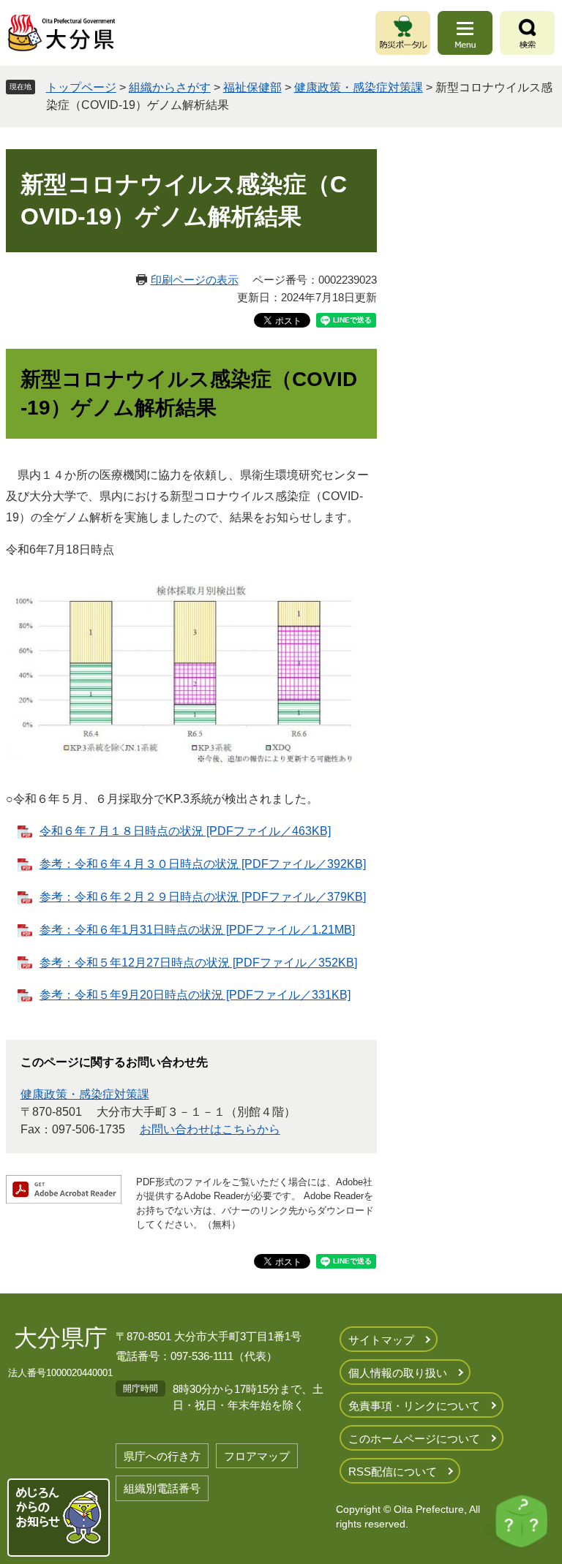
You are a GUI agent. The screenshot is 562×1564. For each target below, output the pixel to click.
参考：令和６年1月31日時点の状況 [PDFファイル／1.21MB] (197, 929)
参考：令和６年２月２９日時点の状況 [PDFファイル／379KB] (203, 897)
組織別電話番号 (162, 1488)
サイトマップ (381, 1340)
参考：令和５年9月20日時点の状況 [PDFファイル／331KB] (195, 995)
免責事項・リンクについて (414, 1405)
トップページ (81, 87)
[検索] (527, 33)
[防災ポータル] (402, 33)
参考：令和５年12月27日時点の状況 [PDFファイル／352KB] (198, 962)
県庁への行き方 (162, 1456)
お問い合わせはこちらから (210, 1129)
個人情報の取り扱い (397, 1373)
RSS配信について (392, 1471)
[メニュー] (465, 33)
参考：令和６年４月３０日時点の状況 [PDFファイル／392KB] (203, 864)
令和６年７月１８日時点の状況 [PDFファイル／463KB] (185, 831)
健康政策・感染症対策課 (358, 87)
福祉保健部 (252, 87)
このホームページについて (414, 1438)
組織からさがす (170, 87)
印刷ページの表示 (195, 279)
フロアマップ (257, 1456)
